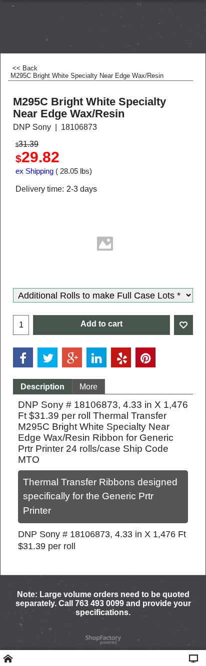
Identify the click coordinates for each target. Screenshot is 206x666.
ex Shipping (35, 171)
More (89, 386)
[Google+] (72, 357)
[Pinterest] (146, 357)
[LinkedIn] (96, 357)
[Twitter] (48, 357)
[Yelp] (121, 357)
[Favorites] (183, 325)
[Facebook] (23, 357)
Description (42, 386)
